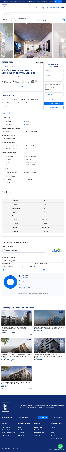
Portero (28, 159)
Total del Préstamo (26, 280)
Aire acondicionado (12, 146)
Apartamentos (22, 18)
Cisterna (8, 179)
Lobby (28, 121)
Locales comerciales (57, 438)
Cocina (8, 182)
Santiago (37, 435)
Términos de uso (56, 99)
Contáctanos (5, 435)
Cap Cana (21, 430)
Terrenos (53, 435)
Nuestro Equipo (6, 430)
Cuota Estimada (24, 285)
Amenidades (9, 121)
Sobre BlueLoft (6, 427)
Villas (52, 432)
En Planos (4, 62)
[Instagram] (33, 7)
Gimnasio (8, 124)
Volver (5, 19)
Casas (52, 430)
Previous (3, 40)
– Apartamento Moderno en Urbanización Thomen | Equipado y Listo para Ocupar (48, 356)
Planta (28, 149)
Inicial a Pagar (25, 275)
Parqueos (9, 131)
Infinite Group (60, 449)
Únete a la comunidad (8, 432)
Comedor (29, 179)
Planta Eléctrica (31, 156)
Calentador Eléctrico (12, 149)
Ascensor (9, 159)
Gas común (9, 165)
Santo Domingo (39, 432)
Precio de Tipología (8, 257)
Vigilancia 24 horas (32, 165)
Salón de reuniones (32, 162)
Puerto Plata (38, 427)
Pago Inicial (6, 263)
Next (62, 40)
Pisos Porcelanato (11, 172)
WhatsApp (55, 107)
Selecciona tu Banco (9, 246)
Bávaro (20, 427)
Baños (8, 162)
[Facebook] (36, 7)
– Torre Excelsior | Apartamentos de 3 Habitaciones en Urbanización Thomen (49, 327)
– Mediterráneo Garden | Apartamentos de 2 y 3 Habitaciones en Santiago (16, 356)
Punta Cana (21, 435)
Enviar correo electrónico (54, 103)
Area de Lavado (10, 138)
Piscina (28, 124)
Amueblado (9, 156)
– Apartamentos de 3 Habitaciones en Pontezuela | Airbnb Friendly (15, 383)
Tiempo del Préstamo (40, 263)
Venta (10, 62)
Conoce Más (58, 1)
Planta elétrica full (31, 131)
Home (14, 18)
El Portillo (21, 432)
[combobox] (54, 94)
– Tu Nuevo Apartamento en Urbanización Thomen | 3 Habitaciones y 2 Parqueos (15, 328)
